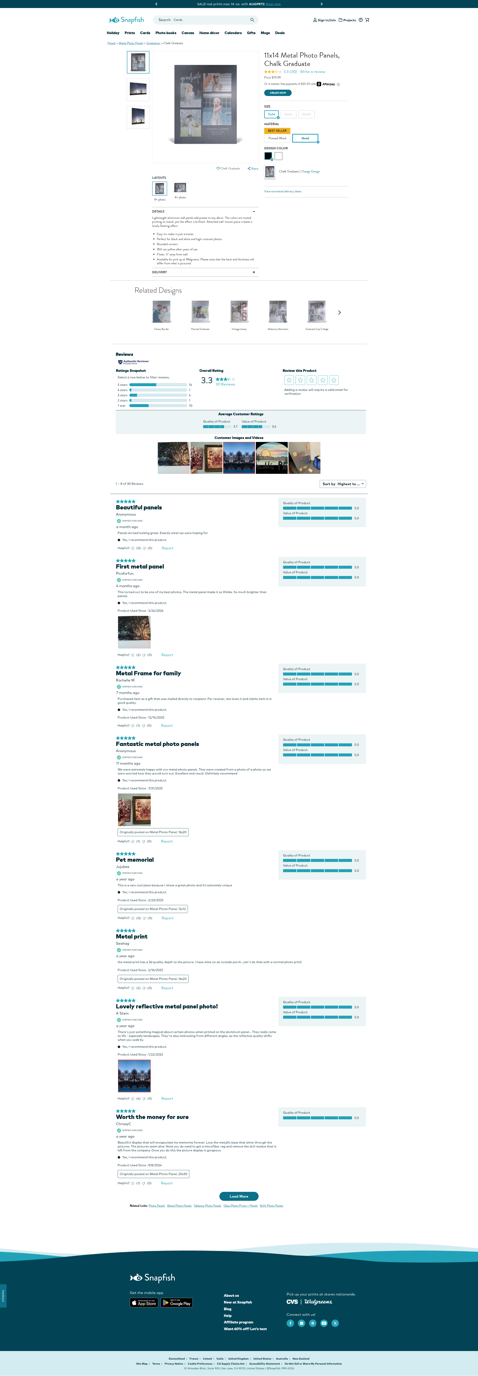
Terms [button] (156, 1363)
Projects (349, 20)
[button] (218, 168)
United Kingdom (238, 1358)
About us (231, 1295)
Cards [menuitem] (145, 33)
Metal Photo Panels (131, 43)
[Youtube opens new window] (325, 1321)
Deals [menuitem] (280, 33)
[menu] (252, 168)
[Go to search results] (252, 20)
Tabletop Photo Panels (207, 1205)
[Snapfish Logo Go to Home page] (126, 20)
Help (228, 1315)
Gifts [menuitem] (251, 33)
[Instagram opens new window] (303, 1321)
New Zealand (301, 1358)
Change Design (310, 171)
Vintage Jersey (239, 329)
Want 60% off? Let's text (245, 1329)
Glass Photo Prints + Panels (241, 1205)
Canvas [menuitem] (188, 33)
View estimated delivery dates (282, 191)
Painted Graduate (200, 329)
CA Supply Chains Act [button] (231, 1363)
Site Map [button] (142, 1363)
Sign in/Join (327, 20)
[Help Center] (360, 20)
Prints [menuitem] (130, 33)
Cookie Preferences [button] (200, 1363)
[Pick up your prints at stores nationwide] (292, 1301)
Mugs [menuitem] (265, 33)
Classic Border (161, 329)
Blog (227, 1309)
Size (267, 106)
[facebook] (292, 1321)
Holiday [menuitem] (113, 33)
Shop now (270, 4)
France (194, 1358)
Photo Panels (157, 1205)
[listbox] (306, 136)
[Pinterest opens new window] (314, 1321)
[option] (138, 62)
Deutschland (177, 1358)
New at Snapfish (238, 1302)
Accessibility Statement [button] (264, 1363)
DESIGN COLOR (276, 148)
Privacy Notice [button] (174, 1363)
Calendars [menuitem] (233, 33)
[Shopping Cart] (366, 20)
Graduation (153, 43)
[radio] (268, 156)
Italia (220, 1358)
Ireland (207, 1358)
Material (271, 124)
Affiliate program (238, 1322)
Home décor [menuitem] (209, 33)
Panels (112, 43)
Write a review (312, 71)
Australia (282, 1358)
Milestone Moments (278, 329)
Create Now (278, 93)
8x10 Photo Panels (271, 1205)
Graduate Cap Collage (316, 329)
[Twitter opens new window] (337, 1321)
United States (262, 1358)
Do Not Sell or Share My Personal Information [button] (313, 1363)
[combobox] (205, 20)
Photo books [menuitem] (166, 33)
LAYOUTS (159, 178)
